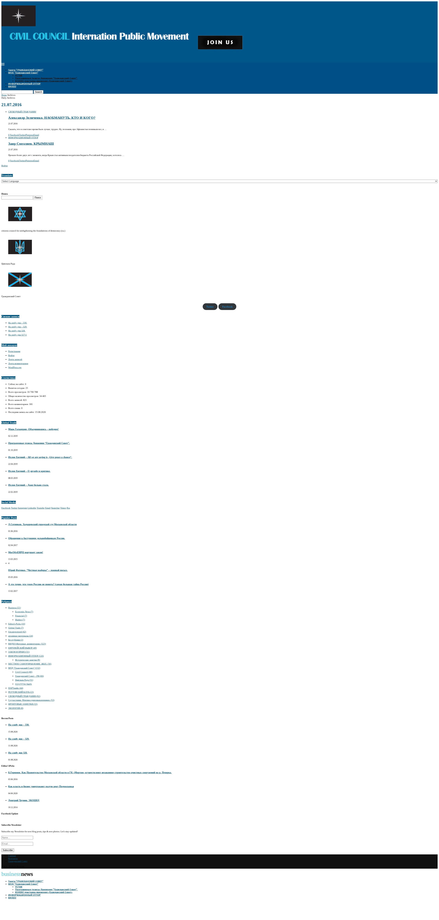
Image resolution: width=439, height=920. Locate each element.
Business (14, 607)
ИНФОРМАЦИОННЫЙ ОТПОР (24, 83)
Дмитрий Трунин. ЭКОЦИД (23, 800)
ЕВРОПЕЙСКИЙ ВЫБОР (22, 648)
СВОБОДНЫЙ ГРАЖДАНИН (24, 696)
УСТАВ (18, 75)
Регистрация (14, 351)
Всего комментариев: (18, 404)
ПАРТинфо (15, 688)
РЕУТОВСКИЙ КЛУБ (21, 692)
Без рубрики (15, 640)
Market (20, 619)
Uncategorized (17, 631)
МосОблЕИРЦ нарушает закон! (25, 552)
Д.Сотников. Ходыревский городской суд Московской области (42, 524)
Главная (12, 855)
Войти (4, 165)
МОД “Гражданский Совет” (23, 72)
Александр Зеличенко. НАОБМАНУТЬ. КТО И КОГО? (51, 118)
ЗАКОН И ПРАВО (18, 652)
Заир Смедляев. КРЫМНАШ (31, 143)
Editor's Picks (16, 624)
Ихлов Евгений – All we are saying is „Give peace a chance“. (40, 457)
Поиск (4, 194)
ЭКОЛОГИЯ (15, 708)
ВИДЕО (12, 86)
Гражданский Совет (17, 861)
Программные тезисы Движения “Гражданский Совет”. (46, 78)
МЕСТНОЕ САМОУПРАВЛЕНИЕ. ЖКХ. (29, 664)
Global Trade (15, 627)
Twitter (210, 306)
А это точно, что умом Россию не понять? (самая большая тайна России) (48, 584)
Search (38, 92)
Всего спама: (14, 408)
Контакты (13, 858)
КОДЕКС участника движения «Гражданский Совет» (43, 81)
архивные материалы (20, 636)
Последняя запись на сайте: (21, 412)
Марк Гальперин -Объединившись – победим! (33, 429)
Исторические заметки (27, 660)
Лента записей (15, 359)
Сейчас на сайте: (16, 384)
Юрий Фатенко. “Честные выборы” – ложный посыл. (38, 570)
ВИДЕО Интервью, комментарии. (27, 643)
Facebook (227, 306)
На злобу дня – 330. (17, 322)
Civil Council (23, 672)
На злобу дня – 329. (17, 326)
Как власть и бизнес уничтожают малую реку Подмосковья (41, 786)
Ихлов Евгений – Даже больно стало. (28, 485)
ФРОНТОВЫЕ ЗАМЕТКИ (22, 704)
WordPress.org (14, 367)
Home (4, 95)
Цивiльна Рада (24, 680)
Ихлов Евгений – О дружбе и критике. (29, 471)
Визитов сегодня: (17, 388)
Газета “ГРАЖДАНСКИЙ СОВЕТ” (25, 70)
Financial (21, 615)
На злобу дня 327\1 (17, 335)
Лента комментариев (18, 363)
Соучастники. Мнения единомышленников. (31, 700)
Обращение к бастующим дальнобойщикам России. (36, 538)
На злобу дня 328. (16, 330)
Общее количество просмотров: (23, 396)
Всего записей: (15, 400)
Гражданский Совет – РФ (29, 676)
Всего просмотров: (17, 392)
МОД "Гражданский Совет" (24, 668)
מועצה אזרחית (23, 684)
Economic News (24, 611)
